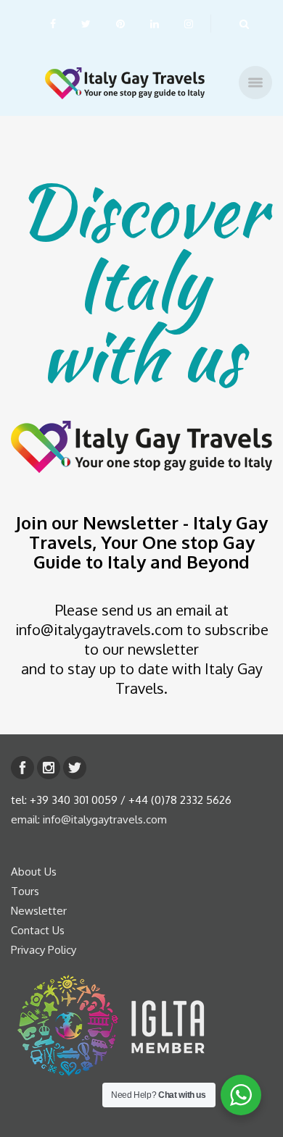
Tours (25, 891)
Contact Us (38, 930)
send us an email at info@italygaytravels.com (122, 619)
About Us (34, 871)
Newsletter (39, 911)
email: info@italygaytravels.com (89, 819)
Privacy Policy (43, 950)
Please (78, 609)
